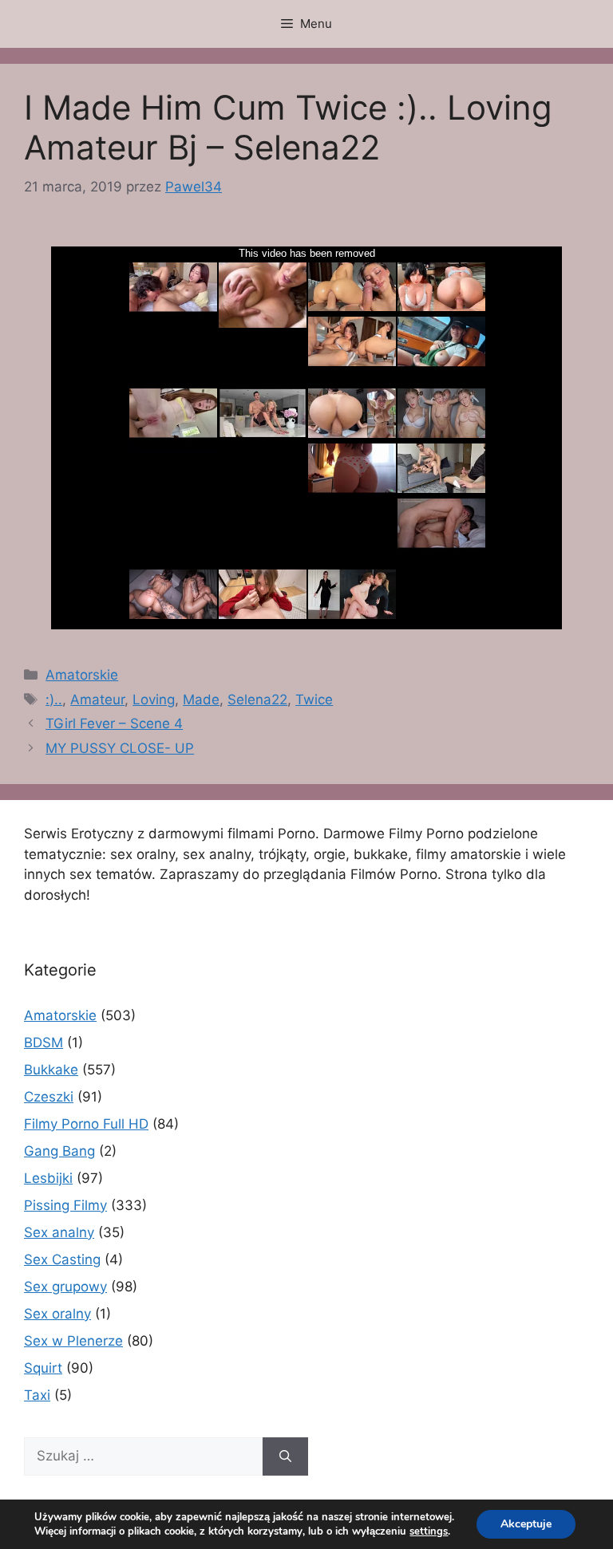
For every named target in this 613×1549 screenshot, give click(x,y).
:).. (53, 699)
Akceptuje (526, 1523)
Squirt (43, 1368)
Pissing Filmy (65, 1205)
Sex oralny (57, 1314)
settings (428, 1531)
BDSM (43, 1042)
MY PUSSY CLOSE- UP (119, 748)
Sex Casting (62, 1259)
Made (201, 699)
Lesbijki (48, 1178)
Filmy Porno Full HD (86, 1124)
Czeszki (48, 1097)
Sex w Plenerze (73, 1341)
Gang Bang (59, 1151)
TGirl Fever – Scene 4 (114, 723)
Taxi (37, 1395)
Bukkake (51, 1070)
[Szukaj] (285, 1456)
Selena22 (257, 699)
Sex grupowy (65, 1287)
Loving (153, 699)
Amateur (97, 699)
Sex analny (59, 1232)
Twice (314, 699)
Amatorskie (81, 675)
